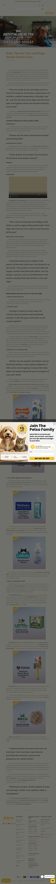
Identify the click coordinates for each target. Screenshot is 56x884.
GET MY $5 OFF (42, 458)
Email (31, 451)
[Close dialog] (54, 424)
